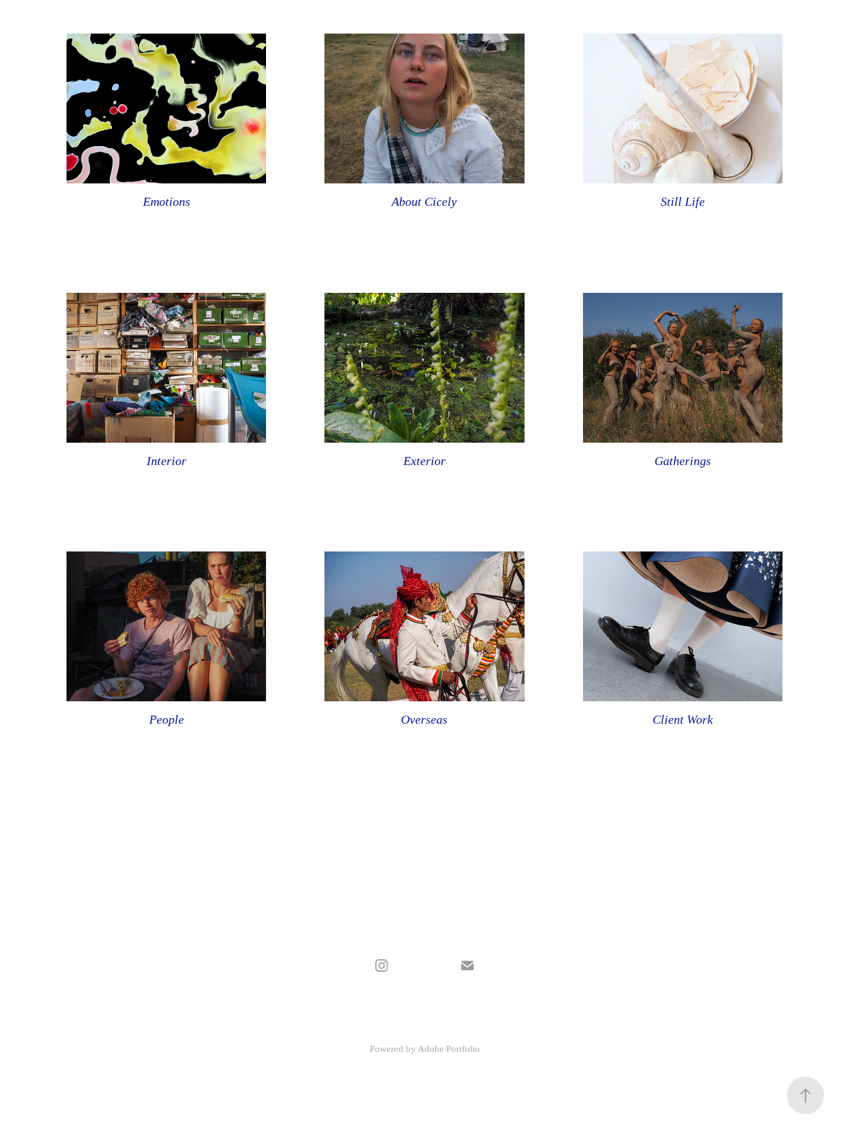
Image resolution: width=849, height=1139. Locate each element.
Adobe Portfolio (449, 1049)
